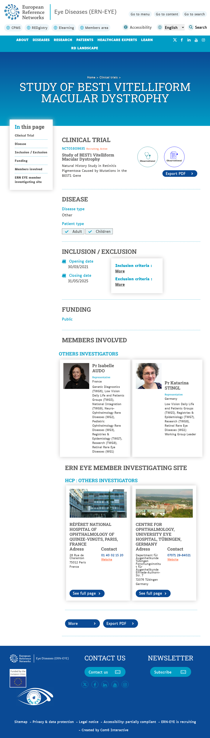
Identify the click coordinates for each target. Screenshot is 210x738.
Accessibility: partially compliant (130, 721)
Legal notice (88, 721)
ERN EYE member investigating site (28, 179)
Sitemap (20, 721)
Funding (21, 160)
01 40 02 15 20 (112, 555)
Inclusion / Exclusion (31, 152)
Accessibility (141, 27)
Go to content (167, 14)
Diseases (41, 40)
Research (63, 40)
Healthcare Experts (117, 40)
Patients (84, 40)
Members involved (28, 168)
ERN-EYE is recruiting (178, 721)
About (22, 40)
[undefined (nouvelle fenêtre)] (181, 40)
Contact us (98, 672)
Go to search (194, 14)
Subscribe (162, 672)
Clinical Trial (24, 135)
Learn (147, 40)
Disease (20, 143)
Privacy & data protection (53, 721)
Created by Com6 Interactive (105, 729)
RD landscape (84, 48)
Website (106, 559)
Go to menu (140, 14)
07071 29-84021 (179, 555)
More (120, 271)
